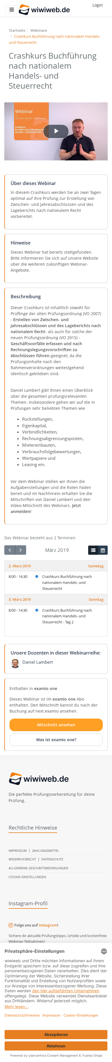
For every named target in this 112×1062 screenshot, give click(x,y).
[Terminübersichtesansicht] (93, 550)
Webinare (38, 30)
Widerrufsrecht (22, 859)
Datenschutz (52, 859)
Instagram (48, 925)
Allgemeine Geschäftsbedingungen (38, 868)
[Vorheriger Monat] (9, 550)
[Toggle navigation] (12, 9)
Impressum (18, 850)
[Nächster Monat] (20, 550)
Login (97, 5)
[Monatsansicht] (103, 550)
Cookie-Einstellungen (27, 877)
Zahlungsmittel (45, 850)
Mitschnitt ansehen (56, 724)
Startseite (17, 30)
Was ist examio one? (56, 739)
